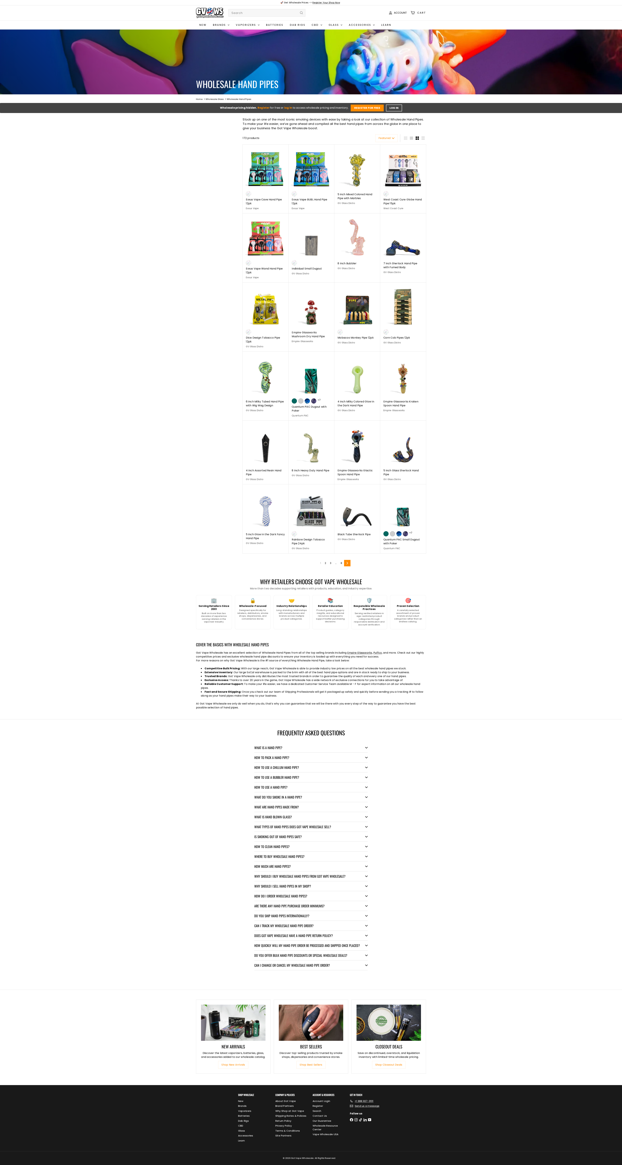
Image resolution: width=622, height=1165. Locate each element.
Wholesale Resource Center (325, 1127)
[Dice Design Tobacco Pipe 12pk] (265, 317)
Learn (386, 25)
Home (199, 99)
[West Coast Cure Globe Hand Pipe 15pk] (403, 179)
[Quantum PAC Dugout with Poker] (311, 386)
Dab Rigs (297, 25)
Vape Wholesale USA (325, 1134)
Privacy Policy (283, 1125)
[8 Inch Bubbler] (357, 243)
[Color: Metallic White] (300, 401)
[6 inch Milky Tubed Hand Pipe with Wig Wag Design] (265, 383)
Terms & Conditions (287, 1130)
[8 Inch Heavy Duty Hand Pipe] (311, 451)
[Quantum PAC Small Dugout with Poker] (403, 518)
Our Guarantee (322, 1121)
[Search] (301, 13)
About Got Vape (285, 1101)
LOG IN (394, 108)
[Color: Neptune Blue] (307, 401)
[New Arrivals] (233, 1023)
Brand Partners (284, 1106)
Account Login (321, 1101)
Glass (334, 25)
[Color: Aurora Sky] (294, 401)
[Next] (347, 563)
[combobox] (266, 13)
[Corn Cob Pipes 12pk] (403, 315)
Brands (220, 25)
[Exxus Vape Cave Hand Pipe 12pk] (265, 179)
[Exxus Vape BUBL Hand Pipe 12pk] (311, 179)
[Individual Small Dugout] (311, 246)
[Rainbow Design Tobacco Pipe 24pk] (311, 518)
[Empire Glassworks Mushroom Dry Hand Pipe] (311, 314)
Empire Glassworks (359, 653)
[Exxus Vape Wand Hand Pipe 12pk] (265, 247)
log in (288, 108)
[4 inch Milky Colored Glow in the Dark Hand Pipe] (357, 383)
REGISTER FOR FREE (367, 108)
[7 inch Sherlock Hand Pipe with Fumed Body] (403, 245)
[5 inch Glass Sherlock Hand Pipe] (403, 452)
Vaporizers (246, 25)
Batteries (274, 25)
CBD (316, 25)
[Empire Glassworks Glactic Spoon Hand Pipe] (357, 452)
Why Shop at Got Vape (289, 1111)
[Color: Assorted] (248, 193)
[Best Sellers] (311, 1023)
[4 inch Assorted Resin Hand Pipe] (265, 452)
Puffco (377, 653)
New (202, 25)
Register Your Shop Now (326, 2)
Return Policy (283, 1121)
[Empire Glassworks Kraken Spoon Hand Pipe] (403, 383)
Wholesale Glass (215, 99)
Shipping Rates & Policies (290, 1115)
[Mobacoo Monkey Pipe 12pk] (357, 315)
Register (264, 108)
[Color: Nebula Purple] (313, 401)
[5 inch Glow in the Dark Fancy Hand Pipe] (265, 516)
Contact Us (320, 1115)
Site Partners (283, 1135)
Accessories (360, 25)
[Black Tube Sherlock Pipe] (357, 514)
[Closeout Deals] (389, 1023)
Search (317, 1111)
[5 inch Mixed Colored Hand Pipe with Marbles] (357, 176)
